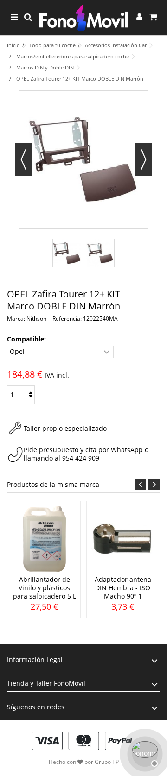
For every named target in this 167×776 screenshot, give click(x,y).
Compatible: (27, 339)
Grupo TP (107, 761)
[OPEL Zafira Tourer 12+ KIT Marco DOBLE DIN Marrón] (67, 253)
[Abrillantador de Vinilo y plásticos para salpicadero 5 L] (44, 539)
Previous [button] (140, 484)
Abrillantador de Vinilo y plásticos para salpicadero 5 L (44, 587)
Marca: (16, 318)
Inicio (13, 45)
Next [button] (154, 484)
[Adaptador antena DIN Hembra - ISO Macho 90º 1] (122, 539)
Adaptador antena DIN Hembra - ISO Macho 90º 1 (123, 587)
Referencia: (67, 318)
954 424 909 (80, 458)
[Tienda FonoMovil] (83, 18)
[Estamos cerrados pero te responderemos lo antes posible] (144, 753)
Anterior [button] (23, 159)
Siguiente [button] (143, 159)
